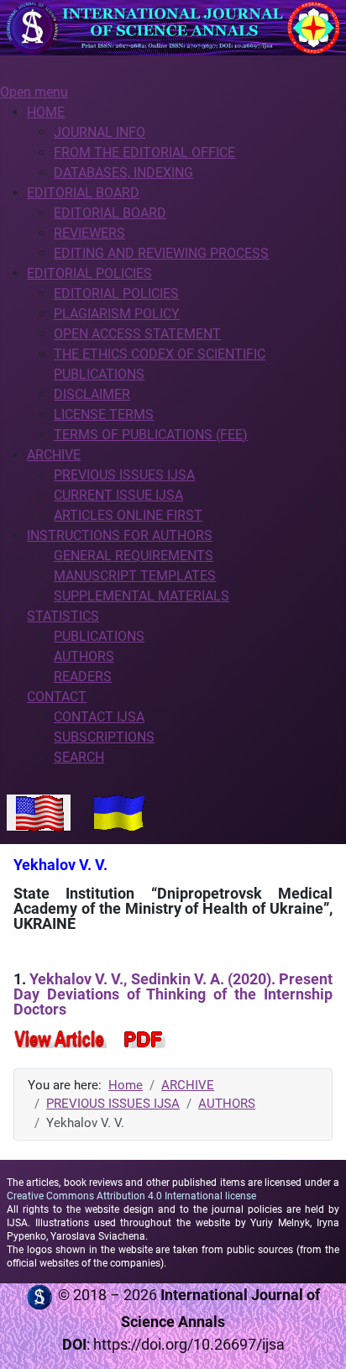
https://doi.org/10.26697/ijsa (189, 1344)
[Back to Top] (317, 1338)
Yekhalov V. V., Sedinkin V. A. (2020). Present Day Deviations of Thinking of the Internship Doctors (173, 994)
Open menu (34, 92)
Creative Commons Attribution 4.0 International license (131, 1196)
